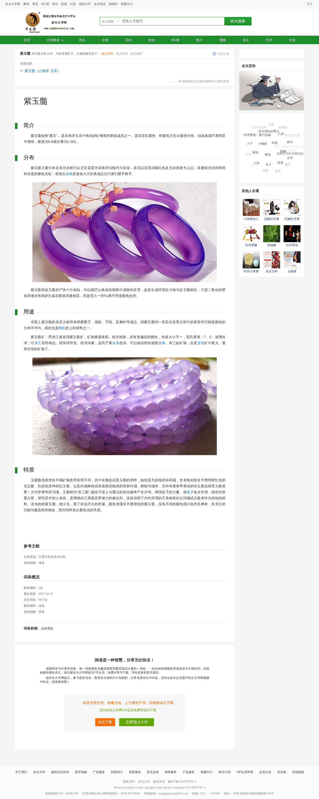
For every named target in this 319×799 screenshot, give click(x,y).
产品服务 (189, 772)
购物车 (113, 4)
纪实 (73, 4)
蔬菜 (280, 154)
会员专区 (100, 4)
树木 (290, 136)
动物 (248, 152)
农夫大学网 (12, 4)
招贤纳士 (117, 772)
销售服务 (171, 772)
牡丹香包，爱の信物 (257, 130)
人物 (256, 157)
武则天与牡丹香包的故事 (290, 151)
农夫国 (281, 772)
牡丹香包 (292, 245)
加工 (37, 343)
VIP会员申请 (245, 772)
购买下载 (105, 722)
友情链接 (298, 772)
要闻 (26, 4)
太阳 (265, 166)
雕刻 (62, 328)
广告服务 (99, 772)
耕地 (268, 145)
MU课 (45, 4)
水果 (263, 170)
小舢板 (262, 135)
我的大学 (85, 4)
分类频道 (53, 40)
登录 (310, 4)
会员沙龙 (265, 772)
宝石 (200, 343)
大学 (250, 139)
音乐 (245, 40)
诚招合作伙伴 (60, 772)
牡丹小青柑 (251, 271)
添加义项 (223, 54)
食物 (255, 145)
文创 (292, 40)
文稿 (105, 40)
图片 (199, 40)
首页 (27, 40)
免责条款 (135, 772)
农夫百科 (107, 53)
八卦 (281, 128)
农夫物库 (136, 53)
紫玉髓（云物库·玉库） (43, 71)
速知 (151, 40)
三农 (294, 158)
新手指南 (81, 772)
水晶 (115, 343)
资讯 (35, 4)
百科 (128, 40)
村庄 (288, 160)
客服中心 (127, 4)
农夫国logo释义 (268, 125)
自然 (69, 174)
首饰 (161, 343)
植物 (283, 143)
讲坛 (55, 4)
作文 (287, 168)
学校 (275, 134)
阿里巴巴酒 (292, 134)
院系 (64, 4)
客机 (253, 163)
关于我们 (21, 772)
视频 (222, 40)
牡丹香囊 (251, 245)
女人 (269, 156)
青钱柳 (271, 245)
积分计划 (225, 772)
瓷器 (278, 166)
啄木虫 (275, 172)
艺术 (269, 40)
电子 (190, 492)
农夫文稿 (122, 53)
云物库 (292, 271)
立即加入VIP (136, 722)
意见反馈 (153, 772)
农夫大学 (39, 772)
